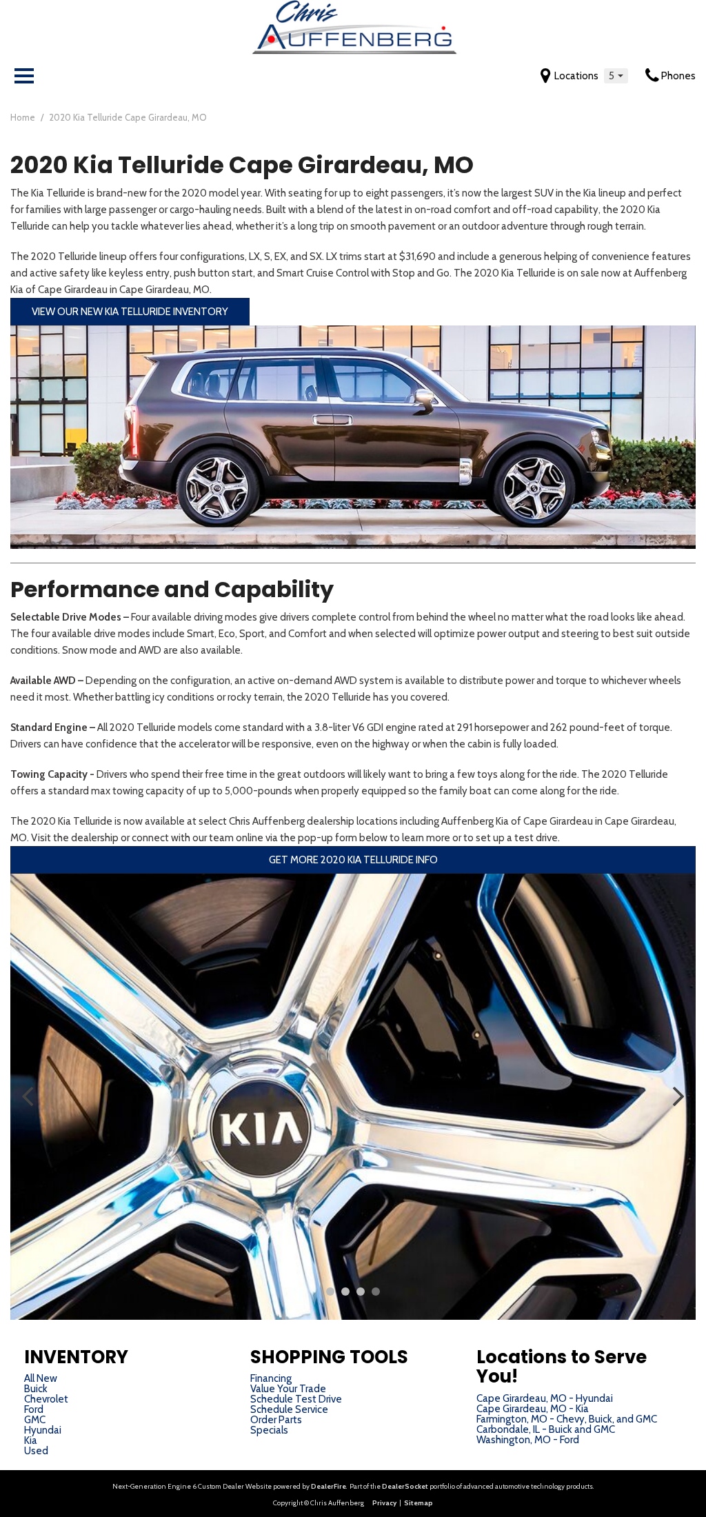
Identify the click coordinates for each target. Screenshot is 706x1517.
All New (40, 1378)
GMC (35, 1420)
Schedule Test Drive (296, 1399)
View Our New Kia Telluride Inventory (130, 311)
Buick (36, 1389)
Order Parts (276, 1420)
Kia (30, 1440)
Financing (271, 1378)
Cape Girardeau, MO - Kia (532, 1409)
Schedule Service (289, 1409)
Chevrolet (46, 1399)
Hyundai (42, 1430)
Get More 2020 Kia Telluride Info (353, 860)
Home (23, 117)
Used (36, 1451)
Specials (269, 1430)
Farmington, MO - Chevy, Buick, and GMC (566, 1419)
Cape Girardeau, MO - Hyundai (544, 1398)
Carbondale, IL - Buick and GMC (545, 1429)
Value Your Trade (288, 1389)
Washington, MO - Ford (527, 1440)
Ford (33, 1409)
